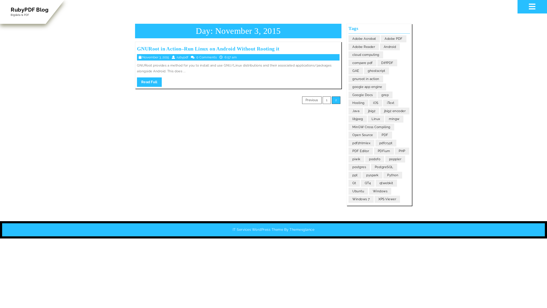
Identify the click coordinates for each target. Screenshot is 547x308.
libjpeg (357, 119)
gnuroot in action (365, 79)
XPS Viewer (387, 199)
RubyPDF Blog (30, 9)
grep (385, 95)
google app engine (367, 87)
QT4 (368, 183)
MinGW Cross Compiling (371, 127)
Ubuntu (358, 191)
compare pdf (362, 63)
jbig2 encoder (395, 111)
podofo (374, 159)
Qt (354, 183)
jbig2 (372, 111)
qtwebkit (386, 183)
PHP (402, 151)
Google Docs (362, 95)
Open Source (362, 135)
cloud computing (365, 55)
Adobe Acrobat (364, 39)
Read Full (151, 83)
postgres (359, 167)
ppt (355, 175)
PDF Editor (360, 151)
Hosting (358, 103)
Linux (376, 119)
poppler (395, 159)
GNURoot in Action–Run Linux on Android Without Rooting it (208, 49)
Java (355, 111)
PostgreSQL (384, 167)
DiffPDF (387, 63)
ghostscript (376, 71)
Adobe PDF (394, 39)
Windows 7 (361, 199)
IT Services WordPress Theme (258, 230)
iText (390, 103)
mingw (394, 119)
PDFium (384, 151)
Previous (312, 100)
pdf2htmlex (361, 143)
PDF (385, 135)
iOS (375, 103)
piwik (356, 159)
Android (390, 47)
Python (392, 175)
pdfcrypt (386, 143)
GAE (355, 71)
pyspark (372, 175)
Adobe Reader (363, 47)
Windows (380, 191)
